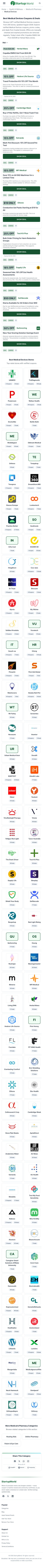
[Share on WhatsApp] (24, 1461)
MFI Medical (21, 170)
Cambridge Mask (23, 108)
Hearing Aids (11, 1437)
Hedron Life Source (25, 76)
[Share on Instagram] (28, 1461)
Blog (3, 1512)
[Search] (38, 3)
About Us (5, 1533)
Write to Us (5, 1539)
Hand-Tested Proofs (8, 1515)
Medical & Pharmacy (33, 9)
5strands (20, 138)
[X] (8, 1496)
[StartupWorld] (22, 3)
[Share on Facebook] (15, 1461)
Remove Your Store (8, 1522)
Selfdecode (23, 298)
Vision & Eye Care (11, 1444)
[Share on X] (19, 1461)
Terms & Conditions (8, 1546)
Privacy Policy (6, 1543)
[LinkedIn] (12, 1496)
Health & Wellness (16, 9)
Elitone (21, 203)
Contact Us (5, 1536)
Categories (5, 1508)
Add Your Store (6, 1518)
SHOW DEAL (21, 62)
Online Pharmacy (31, 1437)
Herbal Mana (22, 49)
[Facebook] (3, 1496)
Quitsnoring (22, 328)
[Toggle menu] (6, 3)
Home (4, 9)
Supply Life (21, 267)
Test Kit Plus (22, 233)
